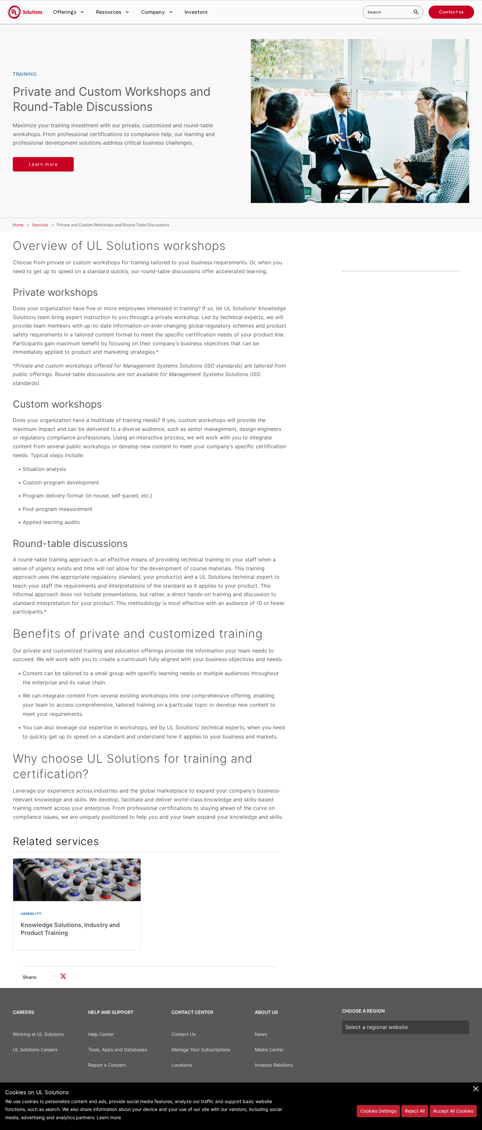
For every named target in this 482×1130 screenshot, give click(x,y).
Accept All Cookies (453, 1111)
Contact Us (183, 1034)
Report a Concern (107, 1065)
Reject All (415, 1111)
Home (18, 224)
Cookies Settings (378, 1111)
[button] (69, 12)
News (261, 1034)
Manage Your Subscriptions (200, 1049)
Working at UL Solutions (38, 1034)
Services (40, 224)
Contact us (451, 12)
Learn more (43, 164)
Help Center (101, 1034)
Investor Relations (274, 1065)
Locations (181, 1065)
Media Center (269, 1049)
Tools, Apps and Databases (117, 1049)
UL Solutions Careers (35, 1049)
